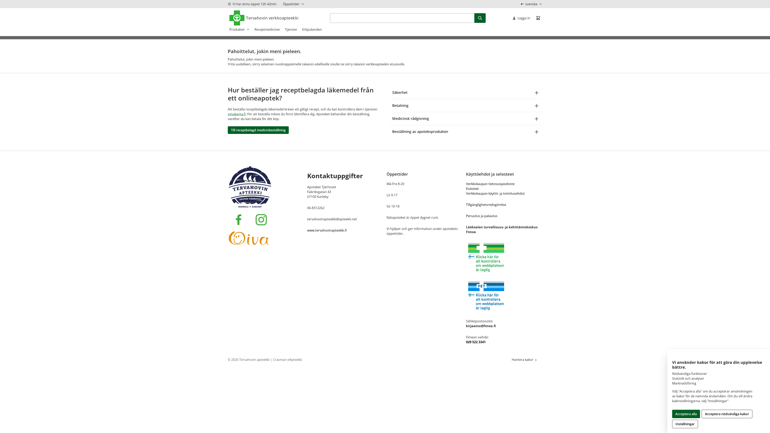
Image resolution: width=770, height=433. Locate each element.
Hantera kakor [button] (523, 359)
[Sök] (480, 18)
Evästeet (472, 188)
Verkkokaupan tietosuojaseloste (490, 184)
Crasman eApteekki (287, 359)
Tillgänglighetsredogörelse (486, 204)
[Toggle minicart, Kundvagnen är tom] (538, 18)
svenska (531, 4)
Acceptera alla (686, 414)
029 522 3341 (476, 342)
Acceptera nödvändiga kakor (727, 414)
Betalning (400, 105)
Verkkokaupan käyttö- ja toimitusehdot (495, 193)
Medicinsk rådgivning (410, 118)
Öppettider (291, 4)
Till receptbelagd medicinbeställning (258, 130)
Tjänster (291, 29)
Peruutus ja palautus (481, 216)
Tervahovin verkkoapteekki (272, 18)
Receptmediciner (267, 29)
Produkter (237, 29)
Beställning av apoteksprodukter (420, 131)
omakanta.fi (237, 114)
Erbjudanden (312, 29)
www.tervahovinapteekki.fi (327, 230)
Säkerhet (399, 92)
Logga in (524, 18)
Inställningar (685, 424)
